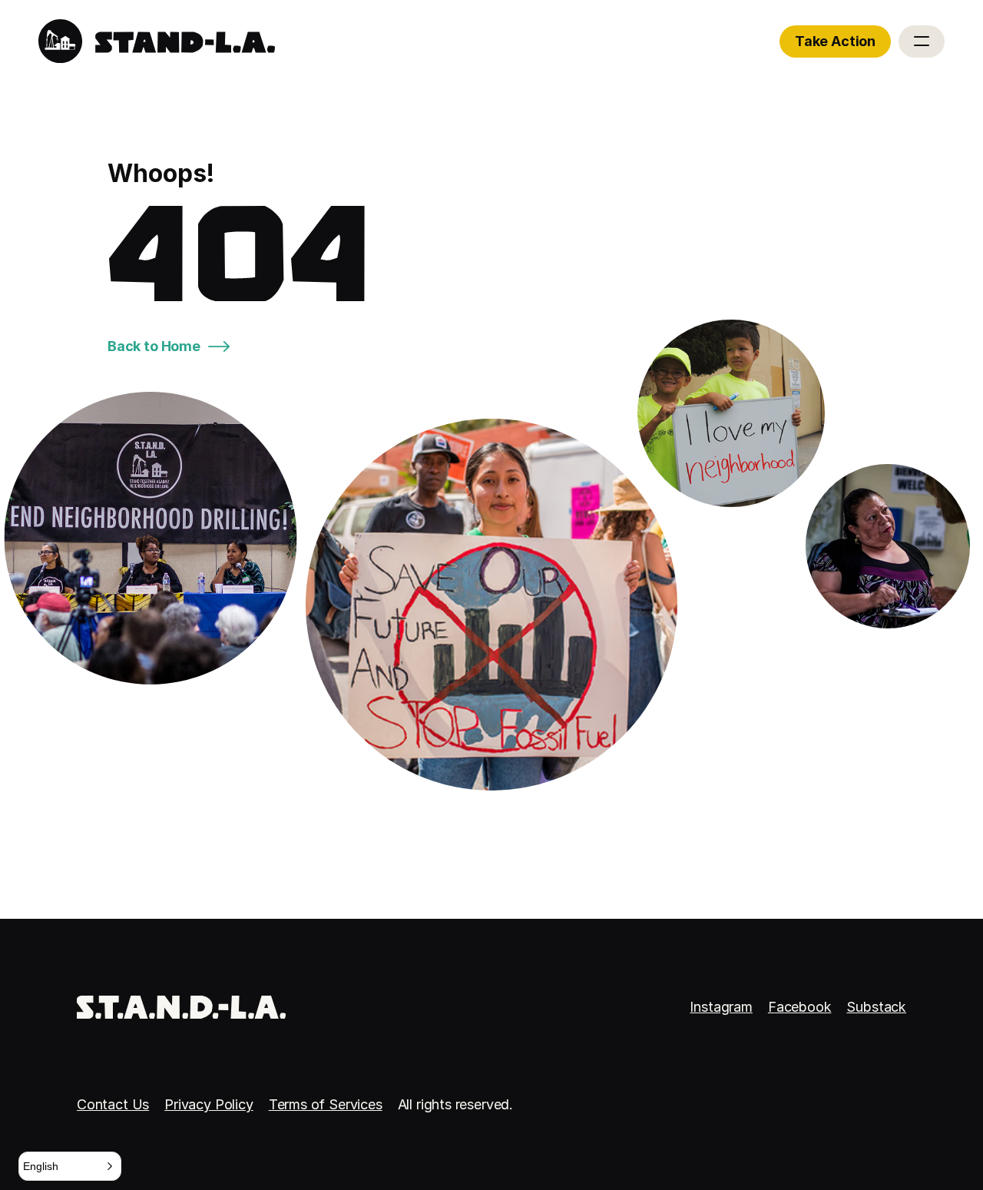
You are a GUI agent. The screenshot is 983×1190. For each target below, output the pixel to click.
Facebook (800, 1007)
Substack (876, 1007)
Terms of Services (325, 1104)
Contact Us (113, 1104)
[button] (70, 1166)
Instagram (721, 1007)
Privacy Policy (208, 1104)
